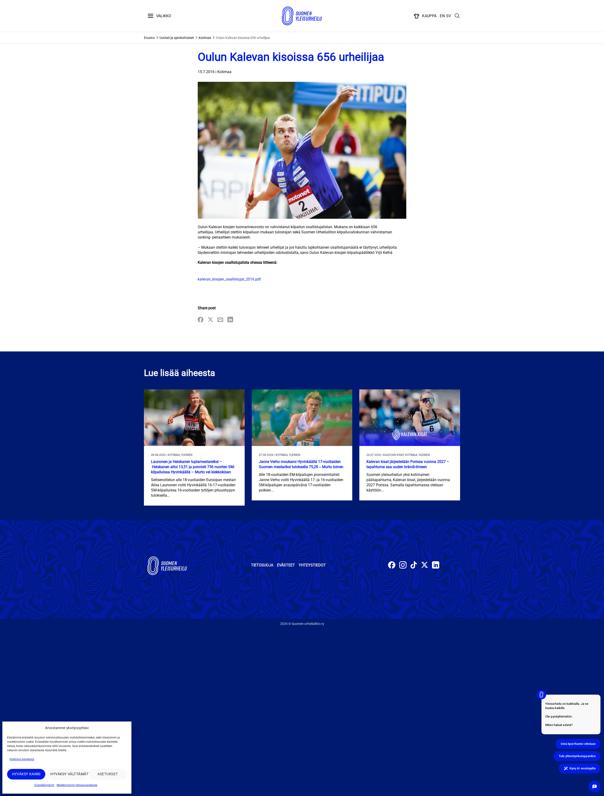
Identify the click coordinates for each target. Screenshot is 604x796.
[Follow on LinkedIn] (435, 565)
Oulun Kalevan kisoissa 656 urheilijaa (243, 38)
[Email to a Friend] (220, 320)
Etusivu (149, 38)
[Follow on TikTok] (413, 565)
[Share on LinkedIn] (230, 320)
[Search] (457, 16)
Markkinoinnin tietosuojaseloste (77, 785)
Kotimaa (205, 38)
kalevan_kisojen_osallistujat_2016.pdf (229, 279)
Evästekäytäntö (44, 785)
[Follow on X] (424, 565)
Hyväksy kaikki (26, 774)
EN (442, 16)
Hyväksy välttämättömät (68, 774)
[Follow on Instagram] (403, 565)
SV (448, 16)
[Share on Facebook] (200, 320)
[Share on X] (210, 320)
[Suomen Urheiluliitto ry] (302, 16)
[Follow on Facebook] (391, 565)
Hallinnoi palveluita (21, 759)
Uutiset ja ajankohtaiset (176, 38)
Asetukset (107, 774)
